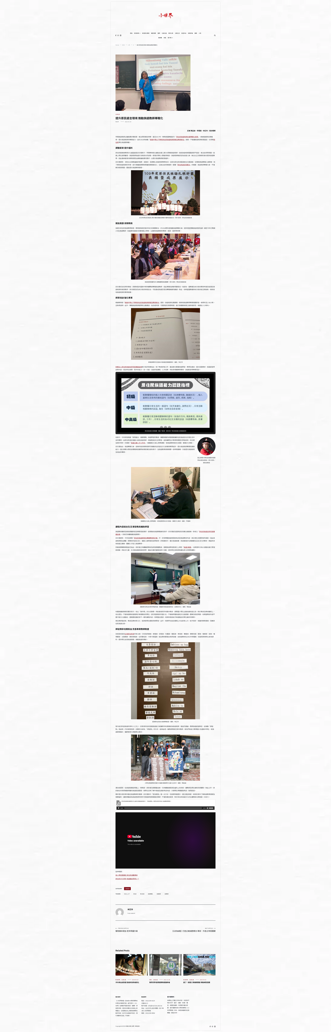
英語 (165, 38)
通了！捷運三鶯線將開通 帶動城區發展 (196, 982)
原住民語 (142, 894)
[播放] (119, 808)
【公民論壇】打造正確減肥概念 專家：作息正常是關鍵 (193, 929)
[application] (165, 808)
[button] (161, 427)
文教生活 (177, 33)
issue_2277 (127, 894)
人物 (200, 33)
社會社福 (164, 33)
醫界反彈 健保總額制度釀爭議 (159, 982)
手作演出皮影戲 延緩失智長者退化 (127, 982)
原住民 (135, 894)
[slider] (211, 807)
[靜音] (207, 808)
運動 (196, 33)
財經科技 (183, 33)
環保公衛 (170, 33)
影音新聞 (136, 33)
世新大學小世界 (130, 1026)
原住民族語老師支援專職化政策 (187, 137)
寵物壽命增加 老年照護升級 (127, 929)
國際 (159, 33)
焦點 (131, 33)
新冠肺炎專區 (145, 33)
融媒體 (160, 38)
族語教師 (159, 894)
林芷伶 (117, 121)
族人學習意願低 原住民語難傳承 (127, 875)
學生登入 (137, 1026)
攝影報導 (153, 33)
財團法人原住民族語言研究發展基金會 (129, 367)
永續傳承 (166, 894)
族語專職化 (150, 894)
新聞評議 (190, 33)
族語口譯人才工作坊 (138, 443)
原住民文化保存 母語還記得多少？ (127, 879)
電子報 (169, 38)
